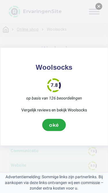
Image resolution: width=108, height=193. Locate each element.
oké (54, 125)
